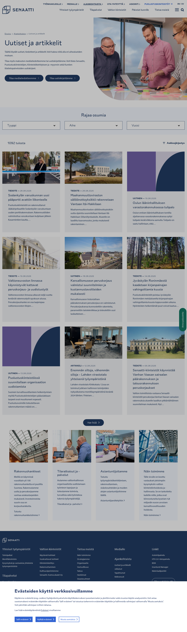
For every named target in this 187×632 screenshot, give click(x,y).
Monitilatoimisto (9, 559)
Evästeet (45, 610)
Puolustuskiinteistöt (157, 4)
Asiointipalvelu (158, 555)
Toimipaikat (7, 555)
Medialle (72, 4)
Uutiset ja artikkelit (123, 565)
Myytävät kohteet (47, 555)
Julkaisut (118, 569)
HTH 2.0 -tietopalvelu (161, 559)
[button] (31, 125)
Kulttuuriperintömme (49, 571)
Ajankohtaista (92, 4)
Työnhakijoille (52, 4)
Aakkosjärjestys (176, 143)
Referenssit (119, 576)
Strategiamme (83, 559)
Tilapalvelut (96, 10)
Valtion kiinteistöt (117, 10)
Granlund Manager (160, 567)
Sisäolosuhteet (83, 578)
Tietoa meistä (162, 10)
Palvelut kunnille (140, 10)
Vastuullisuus (83, 567)
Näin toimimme (152, 515)
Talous (80, 571)
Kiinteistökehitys (47, 563)
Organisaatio (82, 563)
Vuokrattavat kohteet (49, 559)
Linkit (155, 549)
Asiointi (134, 4)
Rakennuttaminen (48, 567)
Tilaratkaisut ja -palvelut (69, 504)
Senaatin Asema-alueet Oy (51, 575)
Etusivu (8, 33)
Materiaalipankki (159, 571)
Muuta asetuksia (67, 619)
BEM (154, 563)
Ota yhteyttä (115, 4)
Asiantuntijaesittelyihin (112, 500)
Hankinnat (81, 575)
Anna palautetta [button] (182, 320)
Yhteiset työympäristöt (71, 10)
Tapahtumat (120, 572)
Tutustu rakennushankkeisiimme (26, 513)
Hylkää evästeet (44, 619)
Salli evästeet (22, 619)
